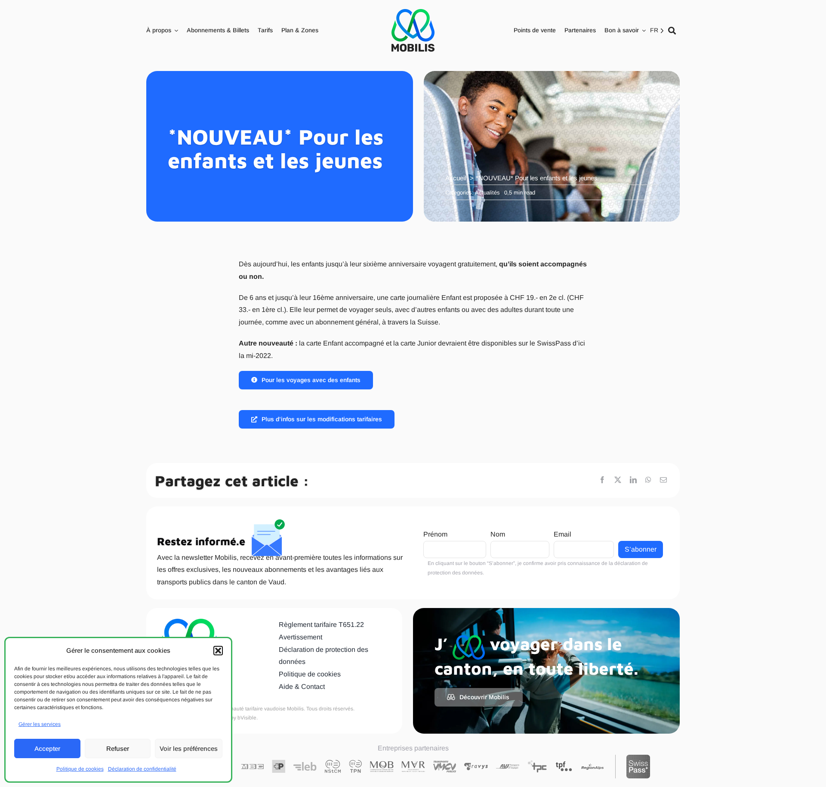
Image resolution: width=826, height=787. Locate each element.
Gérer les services (39, 724)
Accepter (47, 748)
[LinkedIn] (633, 480)
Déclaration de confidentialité (142, 769)
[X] (618, 480)
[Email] (663, 480)
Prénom (435, 534)
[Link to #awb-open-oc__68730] (672, 30)
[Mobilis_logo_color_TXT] (413, 30)
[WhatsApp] (648, 480)
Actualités (487, 192)
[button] (218, 650)
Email (562, 534)
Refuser (117, 748)
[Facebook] (602, 480)
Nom (497, 534)
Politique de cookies (80, 769)
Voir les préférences (189, 748)
